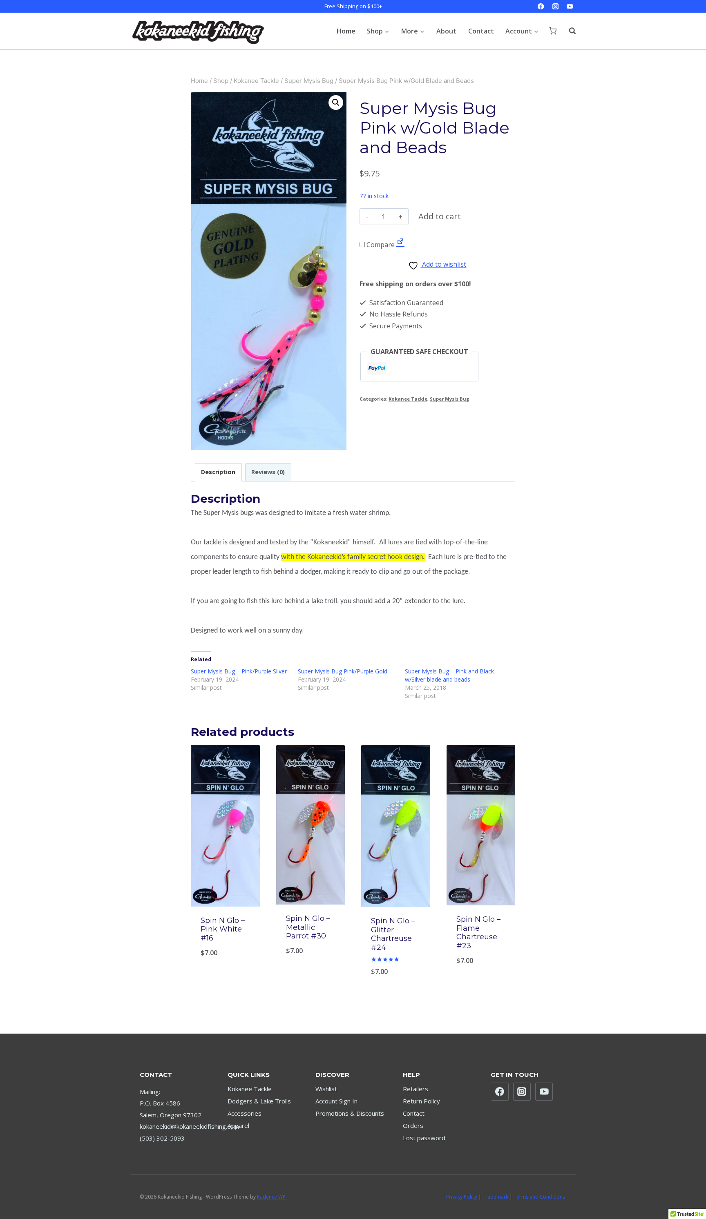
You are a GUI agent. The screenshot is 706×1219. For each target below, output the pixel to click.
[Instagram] (555, 6)
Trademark (495, 1196)
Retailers (415, 1089)
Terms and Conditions (539, 1196)
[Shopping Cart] (552, 31)
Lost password (424, 1138)
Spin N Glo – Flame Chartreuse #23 (478, 932)
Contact (481, 31)
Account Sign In (336, 1101)
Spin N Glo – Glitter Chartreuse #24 (393, 934)
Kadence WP (271, 1196)
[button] (335, 102)
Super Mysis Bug (449, 399)
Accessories (244, 1113)
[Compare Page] (400, 244)
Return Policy (421, 1101)
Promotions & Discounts (349, 1113)
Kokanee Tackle (408, 399)
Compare (380, 244)
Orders (413, 1125)
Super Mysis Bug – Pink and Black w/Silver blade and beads (449, 675)
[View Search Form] (568, 31)
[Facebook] (541, 6)
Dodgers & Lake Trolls (259, 1101)
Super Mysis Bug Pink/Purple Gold (342, 671)
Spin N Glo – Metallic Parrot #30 (308, 927)
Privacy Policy (461, 1196)
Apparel (238, 1125)
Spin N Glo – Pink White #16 (223, 929)
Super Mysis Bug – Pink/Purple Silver (239, 671)
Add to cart (439, 216)
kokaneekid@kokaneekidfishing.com (189, 1126)
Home (346, 31)
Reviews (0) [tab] (268, 472)
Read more (225, 967)
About (446, 31)
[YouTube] (569, 6)
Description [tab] (218, 472)
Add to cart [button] (480, 967)
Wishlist (326, 1089)
